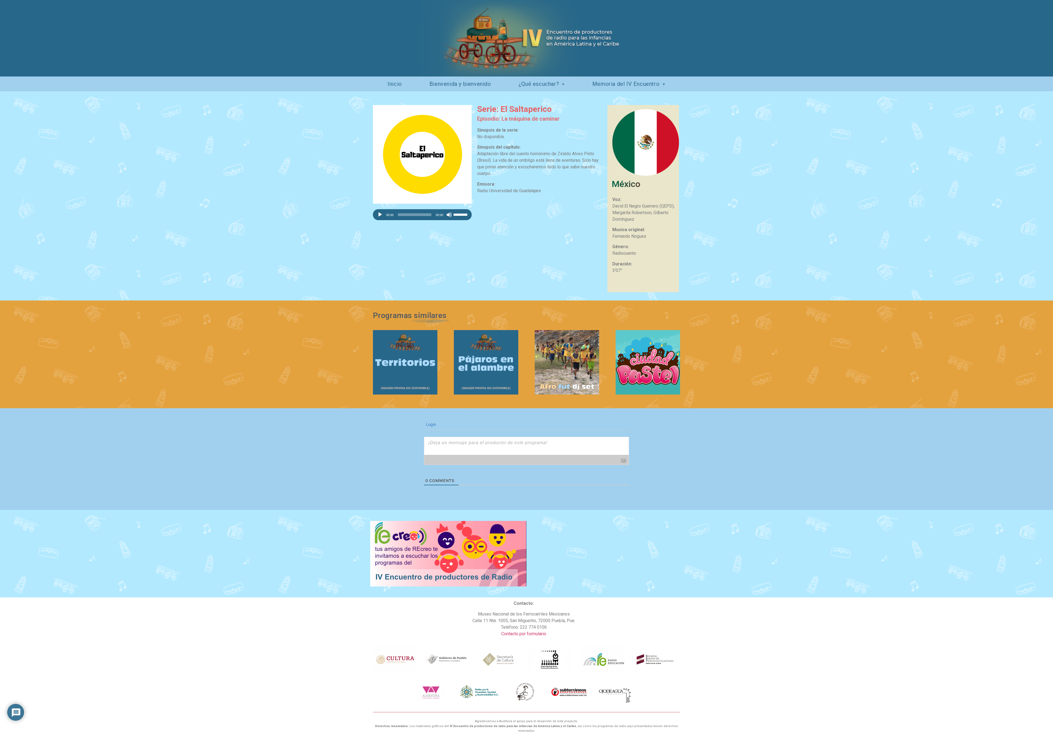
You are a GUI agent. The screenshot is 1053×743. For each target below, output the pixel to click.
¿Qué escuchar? (539, 84)
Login (430, 424)
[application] (422, 214)
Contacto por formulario (523, 633)
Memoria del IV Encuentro (625, 84)
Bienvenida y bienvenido (460, 84)
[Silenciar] (449, 214)
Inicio (394, 84)
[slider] (461, 214)
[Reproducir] (380, 214)
